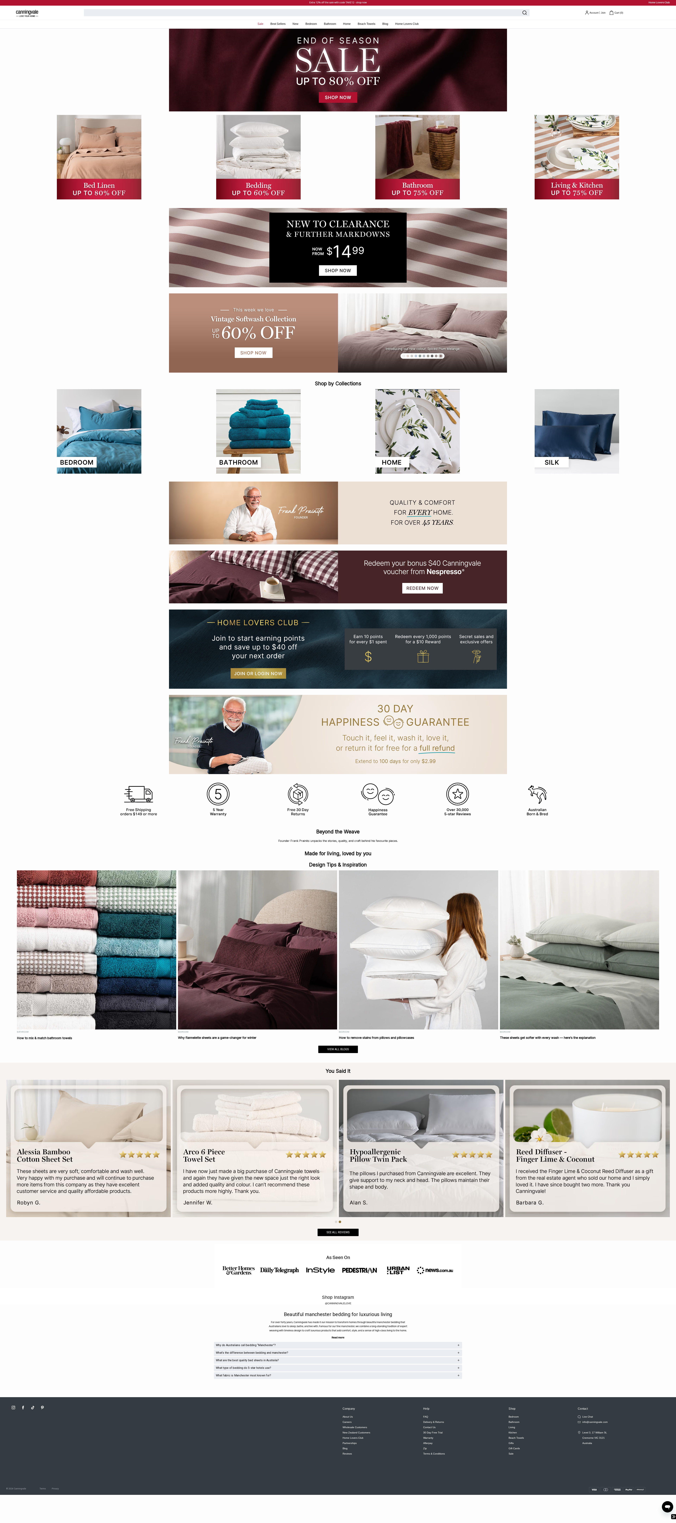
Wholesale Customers (355, 1427)
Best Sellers (278, 23)
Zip (425, 1448)
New (295, 23)
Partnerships (350, 1443)
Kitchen (513, 1432)
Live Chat (587, 1416)
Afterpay (428, 1443)
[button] (336, 1222)
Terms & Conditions (434, 1453)
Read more (338, 1337)
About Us (348, 1416)
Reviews (347, 1453)
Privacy (55, 1488)
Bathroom (330, 23)
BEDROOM (183, 1032)
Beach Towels (366, 23)
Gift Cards (514, 1448)
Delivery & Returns (433, 1422)
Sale (260, 23)
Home (347, 23)
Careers (347, 1422)
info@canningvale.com (595, 1422)
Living (512, 1427)
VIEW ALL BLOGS (338, 1049)
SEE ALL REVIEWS (338, 1232)
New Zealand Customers (356, 1432)
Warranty (428, 1437)
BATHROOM (23, 1032)
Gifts (511, 1443)
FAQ (425, 1416)
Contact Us (429, 1427)
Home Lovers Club (659, 2)
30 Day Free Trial (433, 1432)
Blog (385, 23)
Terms (43, 1488)
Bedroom (311, 23)
